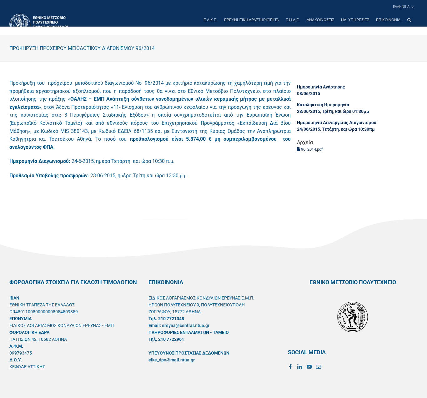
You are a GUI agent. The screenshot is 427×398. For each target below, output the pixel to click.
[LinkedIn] (299, 366)
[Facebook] (290, 366)
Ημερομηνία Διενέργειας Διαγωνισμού (336, 122)
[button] (409, 20)
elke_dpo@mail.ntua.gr (171, 359)
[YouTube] (309, 366)
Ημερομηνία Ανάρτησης (321, 86)
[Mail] (318, 366)
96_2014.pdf (311, 149)
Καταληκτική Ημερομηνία (323, 104)
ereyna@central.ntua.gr (185, 325)
